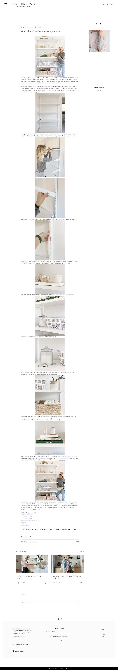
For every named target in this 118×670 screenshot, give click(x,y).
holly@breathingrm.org (99, 87)
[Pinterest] (13, 651)
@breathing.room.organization (22, 644)
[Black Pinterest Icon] (100, 90)
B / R (60, 619)
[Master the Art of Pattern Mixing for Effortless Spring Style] (67, 564)
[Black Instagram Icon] (98, 90)
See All (82, 551)
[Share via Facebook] (21, 536)
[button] (5, 4)
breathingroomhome (19, 651)
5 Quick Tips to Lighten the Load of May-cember (30, 577)
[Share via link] (30, 536)
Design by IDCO (64, 668)
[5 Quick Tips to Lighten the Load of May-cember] (32, 564)
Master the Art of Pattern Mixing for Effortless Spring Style (67, 577)
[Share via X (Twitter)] (26, 536)
